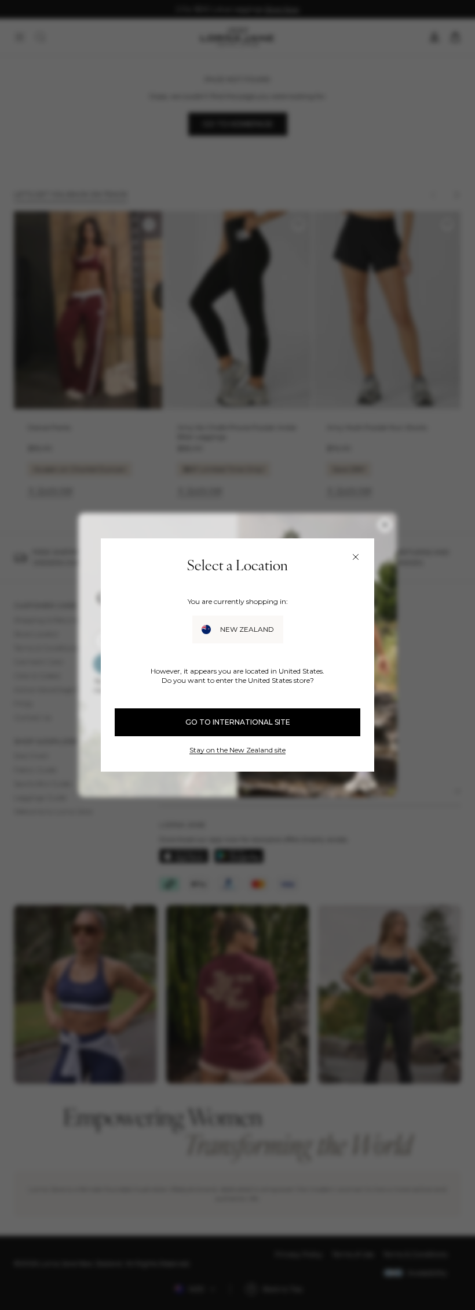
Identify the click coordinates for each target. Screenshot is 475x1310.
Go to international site (237, 722)
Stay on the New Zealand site (237, 750)
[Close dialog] (355, 557)
